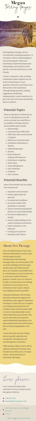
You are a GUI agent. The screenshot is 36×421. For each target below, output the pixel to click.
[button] (18, 16)
